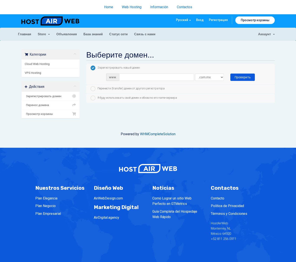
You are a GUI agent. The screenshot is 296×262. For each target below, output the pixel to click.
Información (159, 7)
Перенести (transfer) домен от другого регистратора (131, 88)
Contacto (217, 198)
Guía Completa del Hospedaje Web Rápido (174, 214)
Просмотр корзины (255, 20)
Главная (24, 34)
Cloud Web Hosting (37, 64)
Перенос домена (37, 105)
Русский (182, 20)
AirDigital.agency (106, 217)
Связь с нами (144, 34)
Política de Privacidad (227, 206)
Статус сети (118, 34)
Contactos (184, 7)
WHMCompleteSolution (158, 134)
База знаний (93, 34)
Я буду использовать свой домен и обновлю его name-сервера (137, 97)
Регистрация (218, 20)
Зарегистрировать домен (43, 96)
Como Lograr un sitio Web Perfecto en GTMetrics (172, 201)
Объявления (66, 34)
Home (108, 7)
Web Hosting (131, 7)
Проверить (242, 77)
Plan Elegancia (46, 198)
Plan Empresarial (48, 214)
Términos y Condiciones (229, 214)
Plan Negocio (45, 206)
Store (43, 34)
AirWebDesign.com (108, 198)
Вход (200, 20)
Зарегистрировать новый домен (119, 67)
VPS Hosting (33, 72)
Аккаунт (265, 34)
